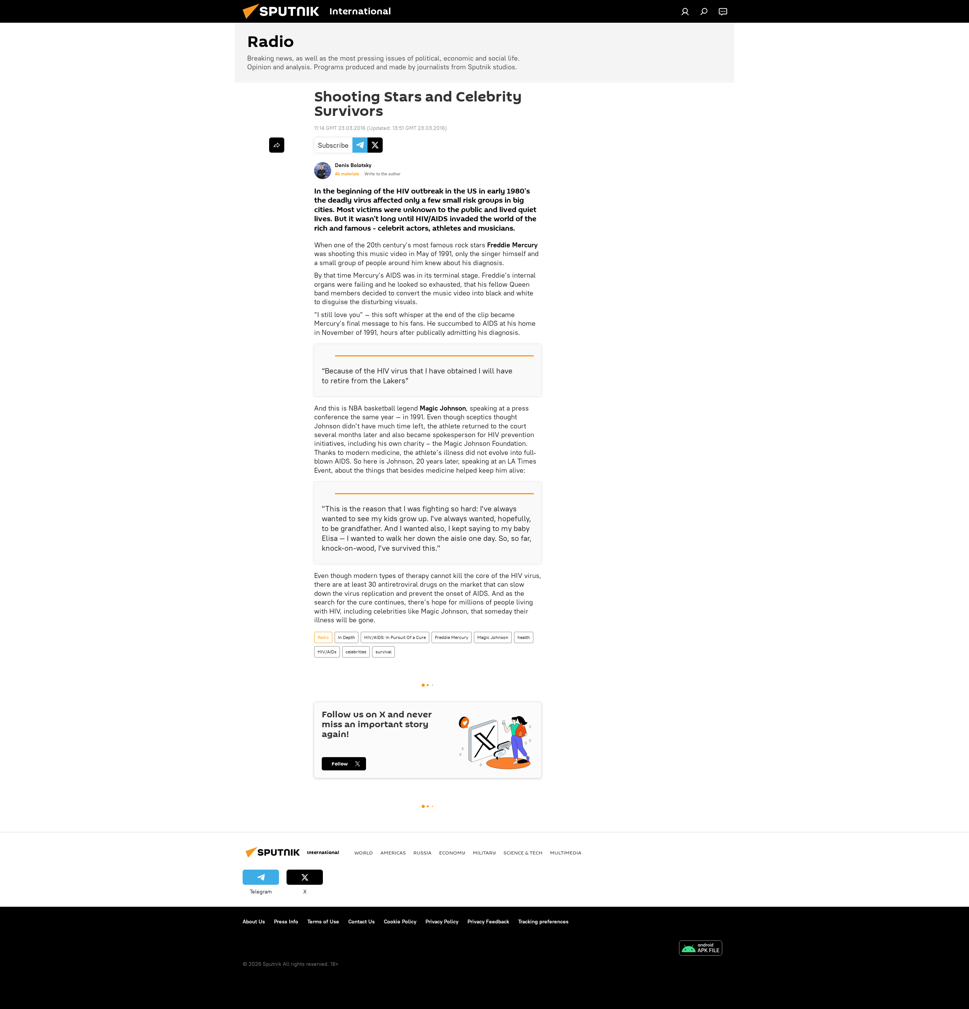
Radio (323, 637)
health (523, 637)
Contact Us (361, 921)
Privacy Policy (441, 921)
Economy (452, 852)
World (363, 852)
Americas (393, 852)
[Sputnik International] (283, 20)
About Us (254, 921)
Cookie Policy (400, 921)
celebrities (356, 651)
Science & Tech (522, 852)
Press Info (286, 921)
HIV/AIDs (327, 651)
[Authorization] (685, 11)
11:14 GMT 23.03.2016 (339, 128)
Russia (422, 852)
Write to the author (382, 173)
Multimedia (565, 852)
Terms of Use (323, 921)
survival (383, 651)
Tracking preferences (543, 921)
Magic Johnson (492, 637)
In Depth (346, 637)
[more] (276, 145)
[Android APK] (700, 948)
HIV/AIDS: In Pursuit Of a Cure (395, 637)
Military (484, 852)
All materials (347, 173)
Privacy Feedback (488, 921)
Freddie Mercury (451, 637)
